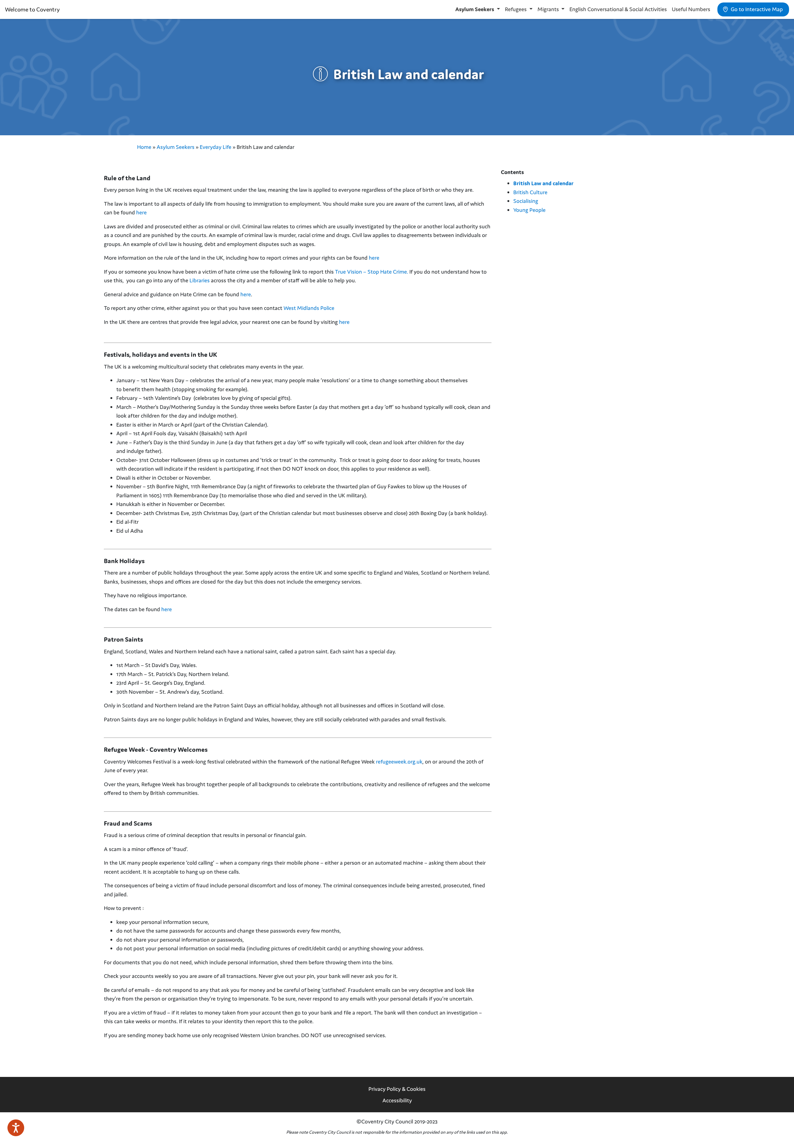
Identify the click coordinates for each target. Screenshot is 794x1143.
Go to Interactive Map (756, 9)
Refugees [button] (516, 9)
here (141, 212)
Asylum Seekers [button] (475, 9)
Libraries (200, 280)
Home (144, 146)
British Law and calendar (543, 183)
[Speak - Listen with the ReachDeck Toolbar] (15, 1127)
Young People (529, 209)
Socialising (525, 200)
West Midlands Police (308, 308)
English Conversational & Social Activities (618, 9)
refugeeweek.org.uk (399, 761)
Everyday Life (215, 146)
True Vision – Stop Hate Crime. (372, 271)
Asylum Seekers (175, 146)
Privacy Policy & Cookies (397, 1088)
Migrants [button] (549, 9)
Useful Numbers (691, 9)
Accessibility (397, 1100)
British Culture (530, 192)
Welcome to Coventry (32, 9)
